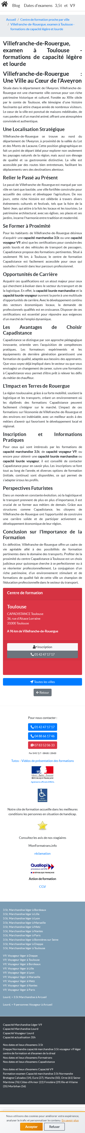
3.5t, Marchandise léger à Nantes (23, 931)
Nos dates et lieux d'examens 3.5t (23, 1044)
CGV (42, 886)
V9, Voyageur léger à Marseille (21, 977)
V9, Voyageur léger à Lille (18, 968)
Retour (44, 692)
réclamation (42, 853)
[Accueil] (4, 4)
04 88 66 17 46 (44, 736)
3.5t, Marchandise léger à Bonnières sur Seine (30, 939)
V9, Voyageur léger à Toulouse (21, 959)
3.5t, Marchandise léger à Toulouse (24, 948)
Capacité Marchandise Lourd (20, 1028)
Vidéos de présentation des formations (47, 761)
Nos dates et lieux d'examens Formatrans (27, 1057)
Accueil (11, 19)
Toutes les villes (44, 682)
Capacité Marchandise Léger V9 (22, 1024)
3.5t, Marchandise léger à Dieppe (23, 944)
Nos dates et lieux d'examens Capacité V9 (28, 1069)
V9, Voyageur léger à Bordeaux (22, 964)
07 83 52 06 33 (44, 745)
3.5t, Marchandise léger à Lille (21, 914)
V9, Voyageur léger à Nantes (20, 985)
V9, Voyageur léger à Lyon (18, 972)
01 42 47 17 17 (44, 654)
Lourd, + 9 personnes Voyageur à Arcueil (27, 1004)
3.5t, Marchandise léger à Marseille (24, 922)
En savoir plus (70, 1120)
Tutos (15, 761)
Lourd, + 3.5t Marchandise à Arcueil (25, 997)
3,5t (58, 5)
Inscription (44, 647)
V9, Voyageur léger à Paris (19, 989)
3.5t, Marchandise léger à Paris (22, 935)
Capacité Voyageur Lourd (18, 1033)
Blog (16, 5)
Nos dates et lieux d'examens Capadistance (29, 1061)
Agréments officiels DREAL (42, 782)
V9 (72, 5)
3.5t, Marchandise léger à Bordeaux (24, 909)
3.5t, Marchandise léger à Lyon (21, 918)
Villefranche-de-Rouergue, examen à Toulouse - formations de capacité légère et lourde (42, 26)
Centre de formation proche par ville (44, 19)
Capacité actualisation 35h (19, 1037)
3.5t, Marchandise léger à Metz (21, 926)
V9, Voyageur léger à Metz (19, 981)
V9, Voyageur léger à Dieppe (20, 955)
